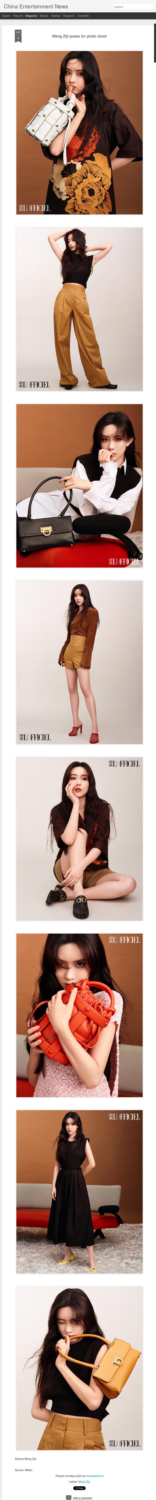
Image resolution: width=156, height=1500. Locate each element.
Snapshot (69, 16)
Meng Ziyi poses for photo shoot (79, 36)
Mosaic (44, 16)
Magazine (31, 16)
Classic (6, 16)
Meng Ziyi (84, 1481)
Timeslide (83, 16)
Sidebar (55, 16)
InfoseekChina (95, 1476)
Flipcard (18, 16)
